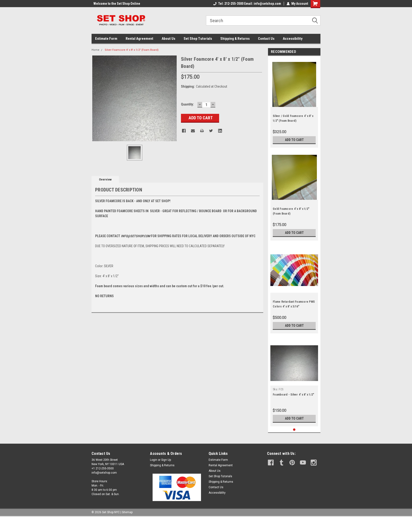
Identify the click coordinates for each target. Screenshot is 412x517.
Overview (105, 179)
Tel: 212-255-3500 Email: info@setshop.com (249, 3)
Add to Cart (294, 140)
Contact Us (266, 38)
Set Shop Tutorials (198, 38)
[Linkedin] (220, 131)
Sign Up (166, 460)
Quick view (294, 289)
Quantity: (187, 104)
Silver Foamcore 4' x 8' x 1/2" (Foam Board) (132, 49)
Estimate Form (106, 38)
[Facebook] (184, 131)
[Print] (202, 131)
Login (153, 460)
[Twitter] (211, 131)
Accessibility (293, 38)
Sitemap (127, 512)
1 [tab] (294, 429)
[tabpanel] (294, 103)
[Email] (193, 131)
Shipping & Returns (235, 38)
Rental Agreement (139, 38)
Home (95, 49)
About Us (168, 38)
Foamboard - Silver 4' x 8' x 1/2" (293, 394)
